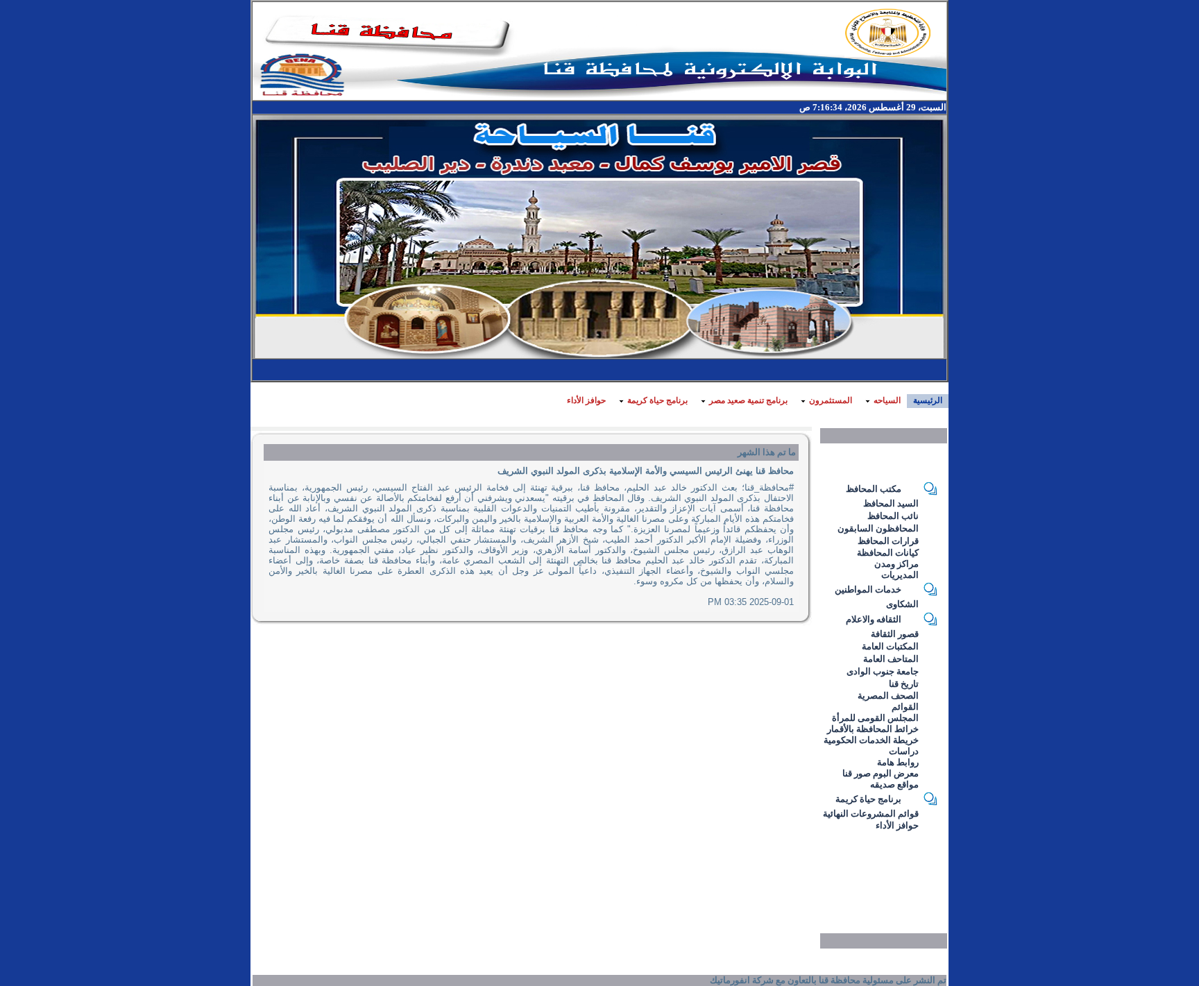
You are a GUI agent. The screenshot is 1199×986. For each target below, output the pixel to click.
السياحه (887, 400)
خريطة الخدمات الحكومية (871, 740)
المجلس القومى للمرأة (875, 718)
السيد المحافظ (891, 503)
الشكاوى (902, 604)
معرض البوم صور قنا (880, 773)
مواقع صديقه (894, 784)
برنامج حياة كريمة (657, 400)
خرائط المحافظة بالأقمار (873, 729)
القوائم (905, 707)
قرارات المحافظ (888, 541)
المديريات (900, 575)
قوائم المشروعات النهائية (871, 813)
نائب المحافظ (893, 516)
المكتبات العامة (890, 646)
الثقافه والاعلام (873, 619)
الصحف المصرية (888, 695)
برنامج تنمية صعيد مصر (748, 400)
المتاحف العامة (891, 659)
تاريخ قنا (904, 684)
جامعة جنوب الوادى (883, 671)
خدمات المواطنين (868, 589)
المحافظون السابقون (878, 528)
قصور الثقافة (895, 634)
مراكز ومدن (896, 564)
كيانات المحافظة (888, 552)
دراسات (904, 751)
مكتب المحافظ (873, 489)
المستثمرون (830, 400)
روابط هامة (898, 762)
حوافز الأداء (586, 400)
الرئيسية (927, 400)
